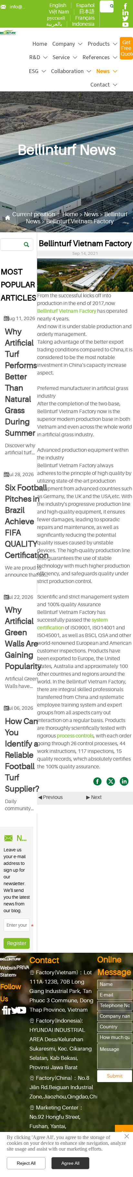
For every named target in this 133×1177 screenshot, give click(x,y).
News (91, 214)
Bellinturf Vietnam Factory (80, 221)
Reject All (26, 1163)
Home (70, 214)
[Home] (8, 32)
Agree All (70, 1163)
